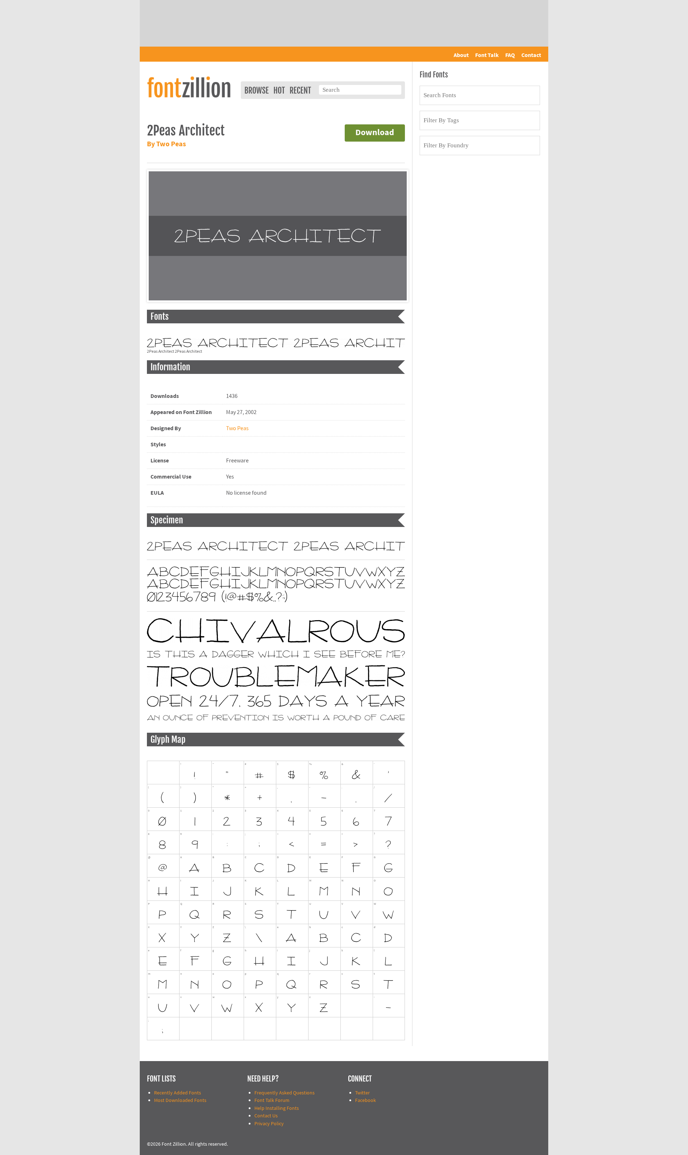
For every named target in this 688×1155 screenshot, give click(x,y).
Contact (531, 55)
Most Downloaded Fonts (180, 1100)
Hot (279, 90)
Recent (300, 90)
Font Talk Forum (272, 1100)
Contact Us (266, 1115)
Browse (256, 90)
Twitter (362, 1092)
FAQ (510, 55)
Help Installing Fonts (276, 1108)
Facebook (365, 1100)
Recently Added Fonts (177, 1092)
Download (374, 133)
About (461, 55)
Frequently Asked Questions (284, 1092)
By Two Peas (166, 144)
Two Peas (237, 428)
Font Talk (487, 55)
